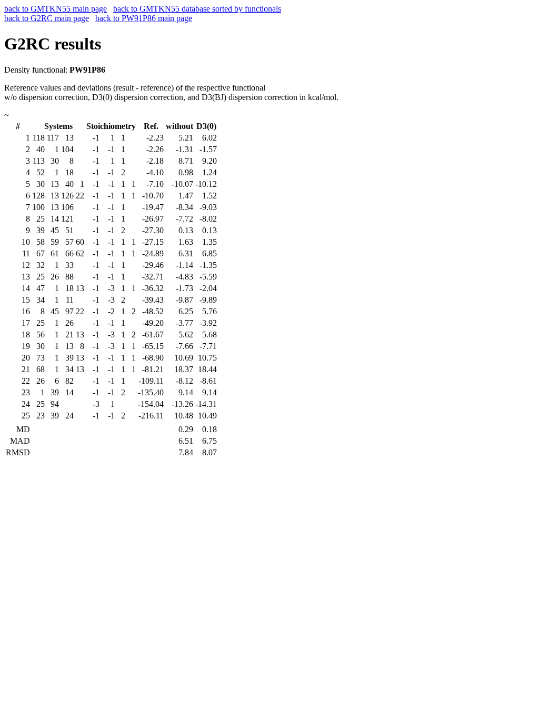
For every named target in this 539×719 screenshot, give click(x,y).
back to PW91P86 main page (143, 18)
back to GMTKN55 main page (55, 8)
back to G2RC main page (46, 18)
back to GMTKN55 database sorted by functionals (197, 8)
